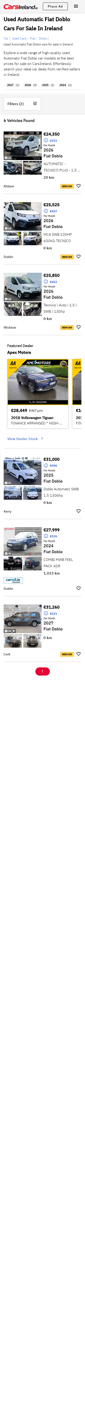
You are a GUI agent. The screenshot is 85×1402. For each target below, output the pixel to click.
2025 (45, 85)
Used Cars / (20, 38)
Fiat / (33, 38)
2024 (63, 85)
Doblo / (44, 38)
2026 (28, 85)
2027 (10, 85)
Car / (7, 38)
